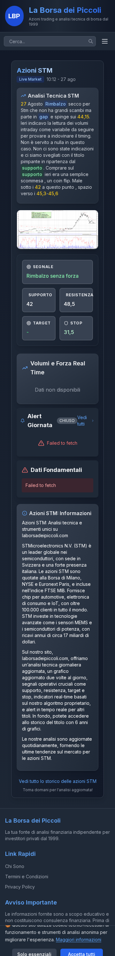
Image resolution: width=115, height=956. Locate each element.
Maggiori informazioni (78, 939)
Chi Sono (14, 866)
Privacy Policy (20, 886)
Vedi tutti (82, 420)
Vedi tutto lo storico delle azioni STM (57, 781)
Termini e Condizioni (26, 876)
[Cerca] (90, 41)
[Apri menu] (104, 41)
